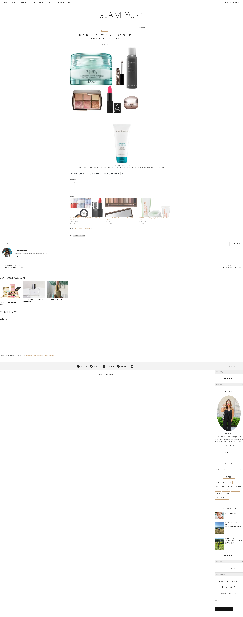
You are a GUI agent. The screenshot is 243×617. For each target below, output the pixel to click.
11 (89, 228)
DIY (231, 482)
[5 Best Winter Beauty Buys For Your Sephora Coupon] (86, 207)
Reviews (218, 490)
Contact (50, 2)
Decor (33, 2)
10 (87, 228)
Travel (227, 493)
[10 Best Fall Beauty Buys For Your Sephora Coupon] (155, 207)
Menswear (238, 486)
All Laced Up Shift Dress (12, 268)
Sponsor (60, 2)
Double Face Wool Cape (231, 268)
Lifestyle (229, 486)
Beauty (104, 30)
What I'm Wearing (221, 497)
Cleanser (127, 165)
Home (6, 2)
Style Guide (235, 490)
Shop (41, 2)
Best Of (82, 235)
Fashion (23, 2)
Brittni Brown (21, 251)
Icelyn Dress (230, 513)
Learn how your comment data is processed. (41, 355)
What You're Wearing (222, 501)
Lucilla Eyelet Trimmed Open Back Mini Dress (233, 540)
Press (70, 2)
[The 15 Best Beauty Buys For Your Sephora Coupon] (121, 207)
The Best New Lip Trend (55, 300)
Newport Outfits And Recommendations (233, 524)
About (14, 2)
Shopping (226, 490)
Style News (219, 493)
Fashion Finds (220, 486)
